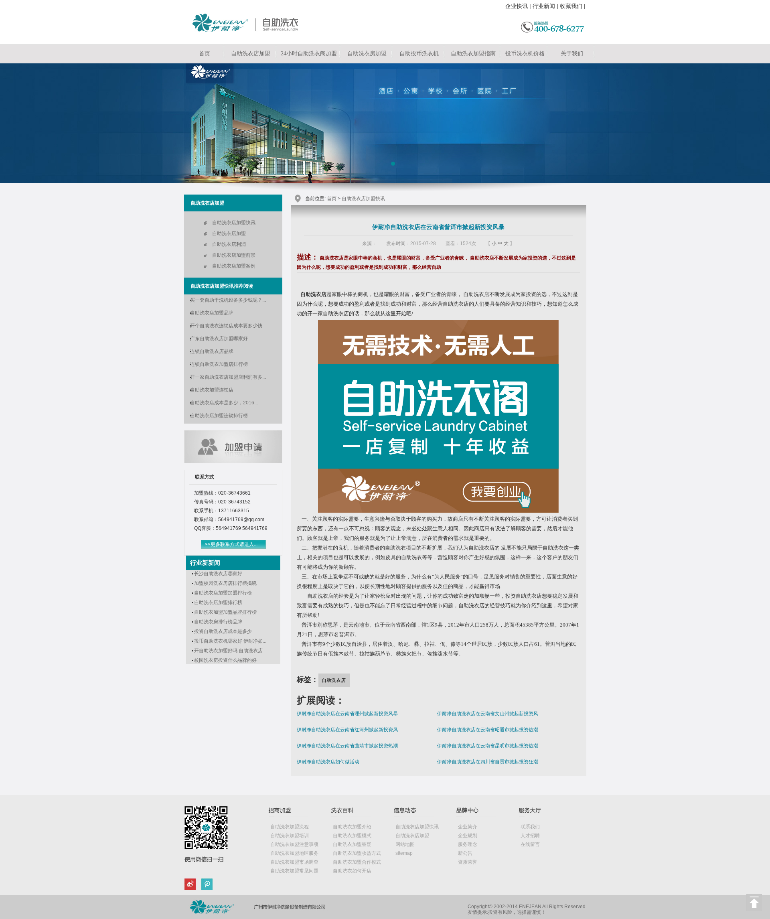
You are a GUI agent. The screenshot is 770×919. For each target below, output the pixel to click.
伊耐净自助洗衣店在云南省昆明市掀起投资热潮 (487, 746)
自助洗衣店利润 (229, 244)
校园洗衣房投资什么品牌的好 (225, 660)
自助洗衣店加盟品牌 (211, 313)
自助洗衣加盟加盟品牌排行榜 (225, 612)
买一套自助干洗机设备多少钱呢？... (228, 300)
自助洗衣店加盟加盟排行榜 (223, 593)
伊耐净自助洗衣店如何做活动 (328, 762)
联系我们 (530, 827)
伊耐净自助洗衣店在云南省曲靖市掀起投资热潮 (347, 746)
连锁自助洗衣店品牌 (211, 351)
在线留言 (530, 844)
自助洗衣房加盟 (367, 54)
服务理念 (467, 844)
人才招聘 (530, 835)
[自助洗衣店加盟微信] (206, 885)
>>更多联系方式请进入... (231, 544)
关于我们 (572, 54)
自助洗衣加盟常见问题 (294, 871)
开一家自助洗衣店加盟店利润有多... (228, 377)
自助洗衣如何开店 (352, 871)
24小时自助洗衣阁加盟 (309, 54)
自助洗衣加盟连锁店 (211, 390)
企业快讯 (516, 6)
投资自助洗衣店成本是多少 (223, 631)
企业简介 (467, 827)
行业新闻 (544, 6)
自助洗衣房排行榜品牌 (218, 622)
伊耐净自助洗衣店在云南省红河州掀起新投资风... (349, 729)
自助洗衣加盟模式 (352, 835)
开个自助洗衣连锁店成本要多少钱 (226, 326)
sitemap (404, 853)
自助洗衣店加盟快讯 (233, 222)
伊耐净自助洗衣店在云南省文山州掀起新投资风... (489, 713)
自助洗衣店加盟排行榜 (218, 602)
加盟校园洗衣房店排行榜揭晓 (225, 583)
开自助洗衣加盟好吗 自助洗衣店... (230, 650)
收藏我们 (571, 6)
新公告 (465, 853)
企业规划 (467, 835)
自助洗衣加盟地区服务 (294, 853)
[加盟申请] (233, 461)
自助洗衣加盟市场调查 (294, 862)
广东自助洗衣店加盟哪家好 (219, 338)
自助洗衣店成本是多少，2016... (224, 403)
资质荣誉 (467, 862)
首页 (204, 54)
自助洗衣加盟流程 (289, 827)
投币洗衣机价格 (525, 54)
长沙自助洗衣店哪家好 (218, 573)
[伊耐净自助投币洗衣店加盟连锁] (247, 30)
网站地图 (405, 844)
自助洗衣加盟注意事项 (294, 844)
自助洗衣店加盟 (250, 54)
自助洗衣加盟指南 (473, 54)
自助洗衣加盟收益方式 (357, 853)
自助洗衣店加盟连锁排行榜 (219, 415)
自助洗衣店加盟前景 (233, 255)
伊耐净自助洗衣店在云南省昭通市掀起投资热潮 (487, 729)
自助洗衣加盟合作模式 (357, 862)
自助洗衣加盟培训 (289, 835)
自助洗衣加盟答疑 (352, 844)
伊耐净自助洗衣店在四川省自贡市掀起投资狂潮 (487, 762)
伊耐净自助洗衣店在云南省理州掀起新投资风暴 (347, 713)
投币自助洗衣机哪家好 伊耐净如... (230, 641)
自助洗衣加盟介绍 (352, 827)
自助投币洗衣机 (419, 54)
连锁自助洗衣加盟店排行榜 (219, 364)
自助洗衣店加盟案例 (233, 266)
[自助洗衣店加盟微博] (191, 885)
